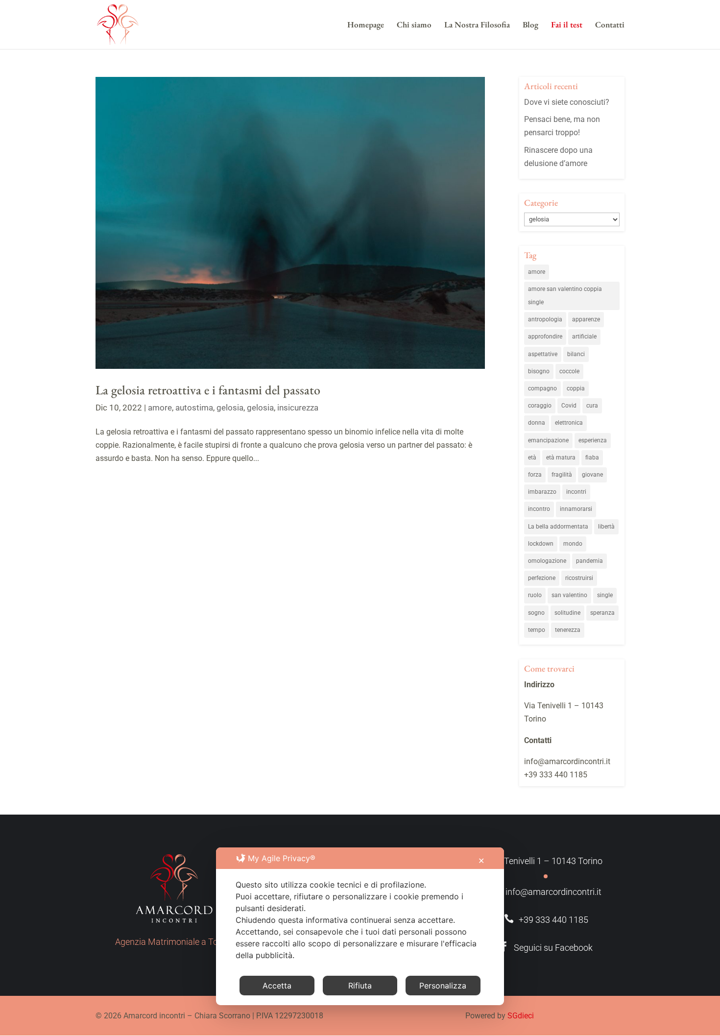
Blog (530, 25)
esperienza (592, 440)
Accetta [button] (277, 985)
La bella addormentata (558, 526)
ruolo (535, 595)
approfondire (545, 336)
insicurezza (297, 407)
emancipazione (548, 440)
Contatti (609, 25)
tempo (536, 629)
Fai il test (566, 25)
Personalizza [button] (442, 985)
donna (536, 422)
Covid (568, 405)
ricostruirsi (579, 578)
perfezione (541, 578)
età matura (561, 457)
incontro (539, 509)
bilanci (576, 354)
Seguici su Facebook (546, 947)
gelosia (229, 407)
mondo (572, 543)
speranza (602, 612)
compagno (542, 388)
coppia (576, 388)
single (605, 595)
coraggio (540, 405)
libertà (606, 526)
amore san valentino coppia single (565, 296)
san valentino (569, 595)
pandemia (589, 560)
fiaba (592, 457)
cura (592, 405)
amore (160, 407)
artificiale (584, 336)
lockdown (540, 543)
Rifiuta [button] (360, 985)
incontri (576, 491)
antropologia (545, 319)
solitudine (567, 612)
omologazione (547, 560)
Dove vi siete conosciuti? (566, 102)
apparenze (586, 319)
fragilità (562, 474)
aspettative (542, 354)
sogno (536, 612)
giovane (592, 474)
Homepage (365, 25)
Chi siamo (414, 25)
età (532, 457)
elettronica (569, 422)
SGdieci (520, 1015)
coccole (569, 371)
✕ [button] (481, 861)
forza (535, 474)
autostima (194, 407)
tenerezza (567, 629)
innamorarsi (576, 509)
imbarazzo (542, 491)
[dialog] (360, 926)
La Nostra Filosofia (477, 25)
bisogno (539, 371)
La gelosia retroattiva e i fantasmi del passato (208, 390)
